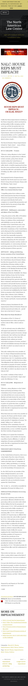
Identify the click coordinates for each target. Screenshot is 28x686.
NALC (3, 652)
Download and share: (7, 596)
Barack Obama (9, 650)
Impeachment (5, 647)
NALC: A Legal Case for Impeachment (14, 620)
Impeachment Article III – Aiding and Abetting (7, 663)
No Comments (6, 78)
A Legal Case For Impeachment (21, 661)
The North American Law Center (14, 25)
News (7, 652)
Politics (21, 647)
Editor (10, 76)
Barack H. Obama (13, 645)
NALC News (14, 647)
